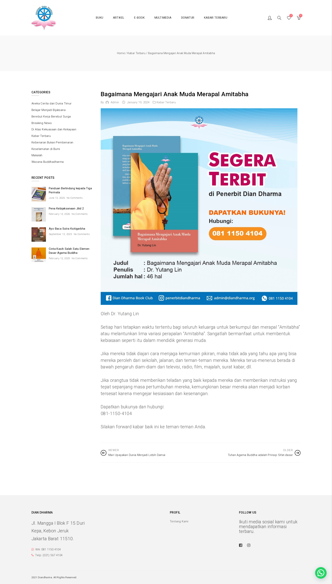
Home (121, 53)
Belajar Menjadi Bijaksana (49, 110)
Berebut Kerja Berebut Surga (51, 116)
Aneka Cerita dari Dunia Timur (52, 103)
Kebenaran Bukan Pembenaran (52, 142)
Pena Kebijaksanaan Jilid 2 (66, 208)
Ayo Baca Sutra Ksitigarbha (67, 228)
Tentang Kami (179, 521)
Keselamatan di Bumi (46, 149)
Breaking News (42, 123)
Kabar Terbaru (136, 53)
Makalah (37, 155)
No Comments (75, 197)
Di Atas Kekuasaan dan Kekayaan (54, 129)
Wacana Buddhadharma (48, 162)
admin (115, 102)
